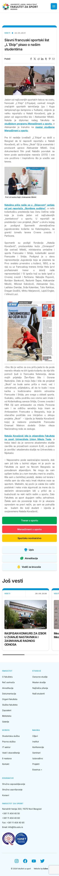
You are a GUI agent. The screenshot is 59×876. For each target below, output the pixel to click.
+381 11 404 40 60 (11, 818)
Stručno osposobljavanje (13, 784)
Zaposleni (6, 710)
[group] (25, 619)
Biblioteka (6, 716)
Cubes (45, 869)
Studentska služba (11, 736)
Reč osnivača (8, 682)
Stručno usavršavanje (12, 789)
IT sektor (6, 747)
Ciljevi (35, 736)
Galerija (5, 721)
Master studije (39, 682)
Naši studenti (38, 693)
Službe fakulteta (9, 705)
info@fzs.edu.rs (15, 827)
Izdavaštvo (37, 758)
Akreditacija (7, 688)
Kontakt (5, 764)
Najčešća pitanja (40, 688)
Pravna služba (8, 741)
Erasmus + (37, 769)
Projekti (35, 764)
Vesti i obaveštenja (11, 752)
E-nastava (7, 758)
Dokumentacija (9, 693)
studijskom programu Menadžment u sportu (28, 123)
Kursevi (5, 795)
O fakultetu (7, 677)
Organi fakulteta (9, 699)
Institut (35, 741)
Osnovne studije (39, 677)
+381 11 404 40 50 (11, 813)
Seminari (36, 752)
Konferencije (38, 747)
